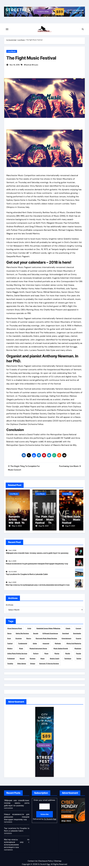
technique (67, 658)
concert (78, 628)
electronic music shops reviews (46, 638)
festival (28, 65)
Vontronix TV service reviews (49, 663)
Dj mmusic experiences (50, 633)
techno (78, 658)
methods (58, 643)
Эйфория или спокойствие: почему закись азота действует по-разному (37, 553)
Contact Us (32, 861)
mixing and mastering (74, 643)
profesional (11, 658)
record (22, 658)
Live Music (21, 40)
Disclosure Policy (45, 861)
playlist (67, 653)
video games (21, 663)
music (35, 65)
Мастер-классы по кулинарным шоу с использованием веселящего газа (38, 585)
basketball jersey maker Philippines (48, 628)
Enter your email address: (44, 809)
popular (78, 653)
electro (28, 638)
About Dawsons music (14, 628)
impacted (46, 643)
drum (9, 638)
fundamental (22, 643)
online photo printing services (17, 653)
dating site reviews (22, 633)
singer (42, 658)
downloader (77, 633)
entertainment (66, 638)
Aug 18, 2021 (44, 526)
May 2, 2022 (17, 526)
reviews (32, 658)
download (65, 633)
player (46, 653)
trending (10, 663)
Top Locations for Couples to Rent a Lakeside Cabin (27, 574)
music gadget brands (61, 648)
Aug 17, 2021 (70, 526)
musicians (78, 648)
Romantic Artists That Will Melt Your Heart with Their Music (18, 522)
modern (10, 648)
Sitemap (57, 861)
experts (78, 638)
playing (56, 653)
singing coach (54, 658)
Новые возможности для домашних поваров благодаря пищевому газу (37, 563)
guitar (35, 643)
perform (35, 653)
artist (29, 628)
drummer (19, 638)
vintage (32, 663)
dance (9, 633)
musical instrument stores (38, 648)
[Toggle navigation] (7, 29)
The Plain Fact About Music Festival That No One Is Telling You (44, 522)
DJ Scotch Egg (11, 40)
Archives (9, 605)
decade (35, 633)
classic (68, 628)
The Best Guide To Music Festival (71, 519)
